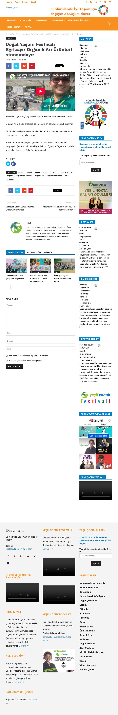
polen (67, 176)
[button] (108, 23)
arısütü (21, 172)
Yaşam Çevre (57, 20)
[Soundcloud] (100, 2)
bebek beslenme (41, 172)
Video (82, 661)
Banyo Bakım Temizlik (92, 583)
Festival (28, 27)
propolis (10, 179)
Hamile (9, 2)
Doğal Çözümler (88, 600)
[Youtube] (110, 2)
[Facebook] (86, 2)
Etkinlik (83, 609)
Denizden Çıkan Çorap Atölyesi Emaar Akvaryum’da (20, 208)
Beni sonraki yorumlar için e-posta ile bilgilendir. (28, 356)
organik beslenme (54, 176)
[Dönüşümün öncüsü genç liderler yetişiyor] (16, 266)
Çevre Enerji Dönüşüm (39, 272)
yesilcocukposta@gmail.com (19, 549)
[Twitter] (105, 2)
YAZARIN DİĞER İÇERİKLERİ (39, 252)
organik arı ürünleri (24, 176)
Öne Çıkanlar (87, 630)
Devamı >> (24, 646)
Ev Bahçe (84, 613)
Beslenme (11, 20)
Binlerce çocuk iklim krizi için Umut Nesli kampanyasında (38, 278)
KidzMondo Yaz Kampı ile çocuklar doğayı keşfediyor (59, 208)
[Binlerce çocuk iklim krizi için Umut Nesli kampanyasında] (40, 266)
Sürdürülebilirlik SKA (78, 20)
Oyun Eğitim (25, 20)
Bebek (25, 2)
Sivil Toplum (11, 272)
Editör (13, 59)
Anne (17, 2)
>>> (81, 87)
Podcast (84, 639)
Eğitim (57, 272)
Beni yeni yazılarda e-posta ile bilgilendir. (26, 361)
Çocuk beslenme (66, 172)
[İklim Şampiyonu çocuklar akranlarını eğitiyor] (64, 266)
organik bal (39, 176)
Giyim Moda (86, 626)
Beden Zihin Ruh (88, 587)
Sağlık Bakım (41, 20)
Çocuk (33, 2)
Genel (82, 622)
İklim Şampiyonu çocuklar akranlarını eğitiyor (62, 278)
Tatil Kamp (85, 656)
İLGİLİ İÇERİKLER (15, 252)
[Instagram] (91, 2)
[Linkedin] (96, 2)
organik (10, 176)
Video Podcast (13, 27)
